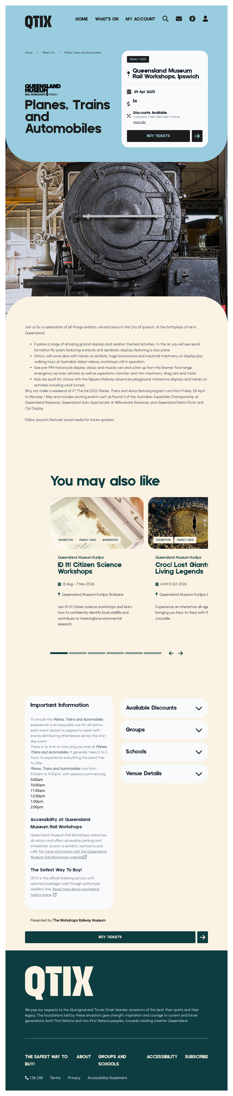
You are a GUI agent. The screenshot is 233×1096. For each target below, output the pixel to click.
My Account (140, 19)
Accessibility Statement (107, 1077)
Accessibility (162, 1057)
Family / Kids (138, 59)
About (83, 1057)
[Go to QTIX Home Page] (38, 22)
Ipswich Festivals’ (49, 420)
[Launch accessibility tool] (192, 19)
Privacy (74, 1077)
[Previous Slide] (171, 653)
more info (139, 122)
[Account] (205, 19)
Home (82, 19)
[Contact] (179, 19)
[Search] (165, 19)
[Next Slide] (180, 653)
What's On (106, 19)
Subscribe (196, 1057)
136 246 (36, 1077)
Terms (55, 1077)
